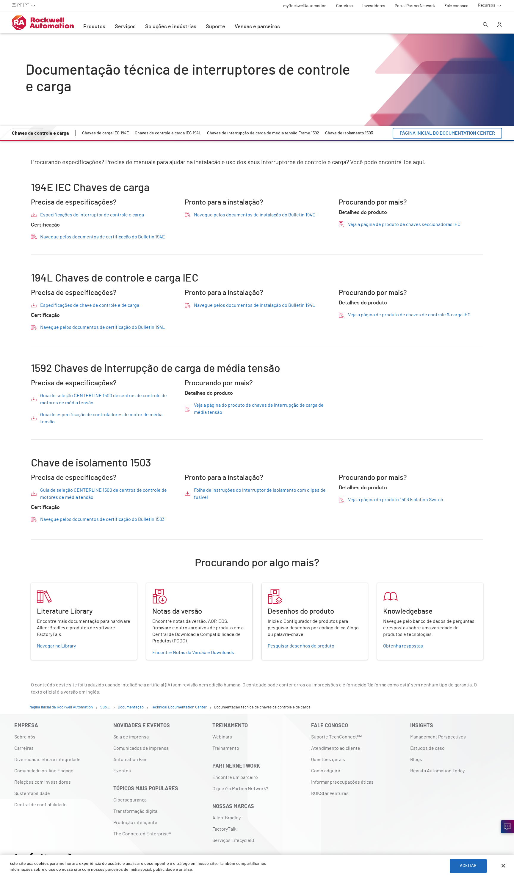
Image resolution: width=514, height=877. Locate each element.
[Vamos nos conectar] (507, 826)
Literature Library (49, 586)
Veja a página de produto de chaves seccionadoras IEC (404, 224)
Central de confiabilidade (40, 804)
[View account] (499, 25)
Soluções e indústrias (170, 26)
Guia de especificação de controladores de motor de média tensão (101, 418)
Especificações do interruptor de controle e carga (92, 215)
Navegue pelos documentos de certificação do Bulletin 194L (102, 327)
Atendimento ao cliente (335, 748)
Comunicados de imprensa (141, 748)
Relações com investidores (42, 782)
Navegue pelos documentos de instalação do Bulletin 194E (254, 215)
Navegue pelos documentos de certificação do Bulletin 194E (102, 237)
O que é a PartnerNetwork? (240, 788)
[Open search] (485, 25)
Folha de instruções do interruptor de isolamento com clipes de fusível (260, 494)
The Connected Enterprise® (142, 834)
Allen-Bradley (226, 817)
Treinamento (225, 748)
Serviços (125, 26)
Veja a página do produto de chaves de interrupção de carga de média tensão (259, 409)
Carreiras (24, 748)
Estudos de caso (427, 748)
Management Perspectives (438, 737)
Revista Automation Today (437, 770)
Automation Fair (130, 759)
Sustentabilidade (32, 793)
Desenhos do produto (284, 586)
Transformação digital (136, 811)
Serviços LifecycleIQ (233, 840)
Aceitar (468, 866)
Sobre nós (24, 737)
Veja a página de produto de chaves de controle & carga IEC (409, 314)
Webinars (222, 737)
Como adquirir (326, 770)
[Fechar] (503, 866)
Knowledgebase (394, 586)
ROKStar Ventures (330, 793)
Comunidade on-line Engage (43, 770)
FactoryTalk (224, 829)
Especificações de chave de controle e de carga (89, 305)
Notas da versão (163, 586)
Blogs (416, 759)
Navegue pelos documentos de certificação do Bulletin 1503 (102, 519)
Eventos (122, 770)
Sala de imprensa (131, 737)
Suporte (215, 26)
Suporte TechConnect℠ (336, 737)
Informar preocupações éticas (342, 782)
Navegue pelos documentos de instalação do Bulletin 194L (254, 305)
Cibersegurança (130, 800)
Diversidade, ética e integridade (47, 759)
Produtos (94, 26)
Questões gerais (328, 759)
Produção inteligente (135, 822)
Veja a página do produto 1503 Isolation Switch (395, 499)
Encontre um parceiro (235, 777)
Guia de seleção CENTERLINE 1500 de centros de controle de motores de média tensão (103, 399)
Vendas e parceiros (257, 26)
